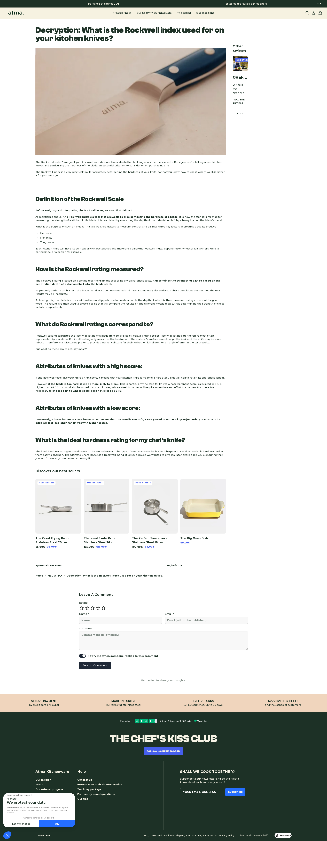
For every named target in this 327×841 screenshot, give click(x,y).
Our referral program (49, 789)
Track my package (89, 789)
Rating (83, 602)
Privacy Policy (226, 835)
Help (81, 772)
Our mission (43, 779)
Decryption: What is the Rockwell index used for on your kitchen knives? (115, 575)
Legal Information (207, 835)
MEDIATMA (55, 575)
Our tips (82, 798)
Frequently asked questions (96, 794)
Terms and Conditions (162, 835)
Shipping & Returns (186, 835)
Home (39, 575)
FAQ (146, 835)
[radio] (81, 608)
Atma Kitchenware (52, 772)
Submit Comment (95, 665)
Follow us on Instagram (164, 751)
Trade (39, 784)
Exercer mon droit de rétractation (99, 784)
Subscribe (235, 792)
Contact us (84, 779)
